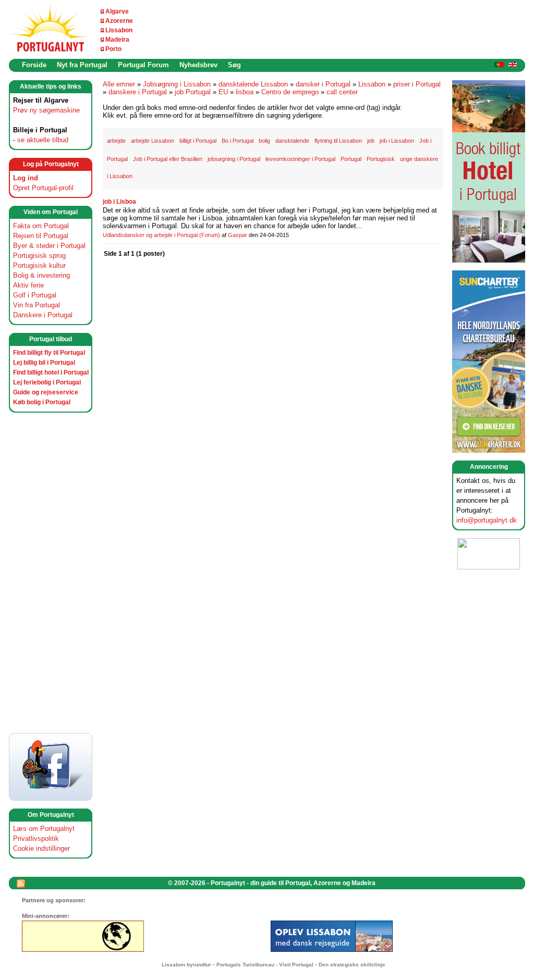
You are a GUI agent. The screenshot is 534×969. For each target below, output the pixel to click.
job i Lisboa (119, 201)
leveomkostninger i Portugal (300, 159)
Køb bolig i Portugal (41, 402)
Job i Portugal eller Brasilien (167, 159)
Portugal (351, 159)
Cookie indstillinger (41, 848)
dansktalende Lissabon (253, 84)
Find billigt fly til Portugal (49, 352)
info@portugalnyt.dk (486, 520)
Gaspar (237, 235)
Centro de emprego (290, 92)
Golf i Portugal (34, 295)
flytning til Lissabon (338, 141)
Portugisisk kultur (39, 265)
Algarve (117, 11)
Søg (234, 65)
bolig (264, 141)
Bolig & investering (41, 275)
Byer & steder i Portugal (49, 246)
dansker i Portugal (323, 84)
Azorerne (119, 20)
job (370, 141)
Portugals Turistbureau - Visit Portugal (264, 964)
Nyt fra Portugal (82, 65)
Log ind (25, 178)
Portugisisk (381, 159)
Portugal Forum (143, 65)
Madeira (117, 39)
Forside (34, 65)
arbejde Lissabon (152, 141)
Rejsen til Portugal (40, 236)
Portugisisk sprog (39, 255)
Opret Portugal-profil (43, 188)
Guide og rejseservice (45, 392)
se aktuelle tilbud (42, 140)
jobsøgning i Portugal (234, 159)
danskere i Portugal (137, 92)
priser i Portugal (417, 84)
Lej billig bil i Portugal (44, 362)
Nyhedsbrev (198, 65)
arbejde (116, 141)
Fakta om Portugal (41, 226)
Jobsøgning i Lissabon (177, 84)
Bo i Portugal (237, 141)
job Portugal (193, 92)
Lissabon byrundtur (186, 964)
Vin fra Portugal (36, 305)
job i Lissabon (397, 141)
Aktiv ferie (28, 285)
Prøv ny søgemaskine (46, 110)
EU (223, 92)
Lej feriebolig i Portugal (47, 382)
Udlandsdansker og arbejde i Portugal (150, 235)
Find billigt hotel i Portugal (51, 372)
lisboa (244, 92)
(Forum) (209, 235)
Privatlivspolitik (36, 838)
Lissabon (118, 30)
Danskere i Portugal (42, 315)
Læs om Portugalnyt (44, 829)
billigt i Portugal (197, 141)
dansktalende (292, 141)
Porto (113, 49)
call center (342, 92)
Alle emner (119, 84)
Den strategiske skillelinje (352, 964)
